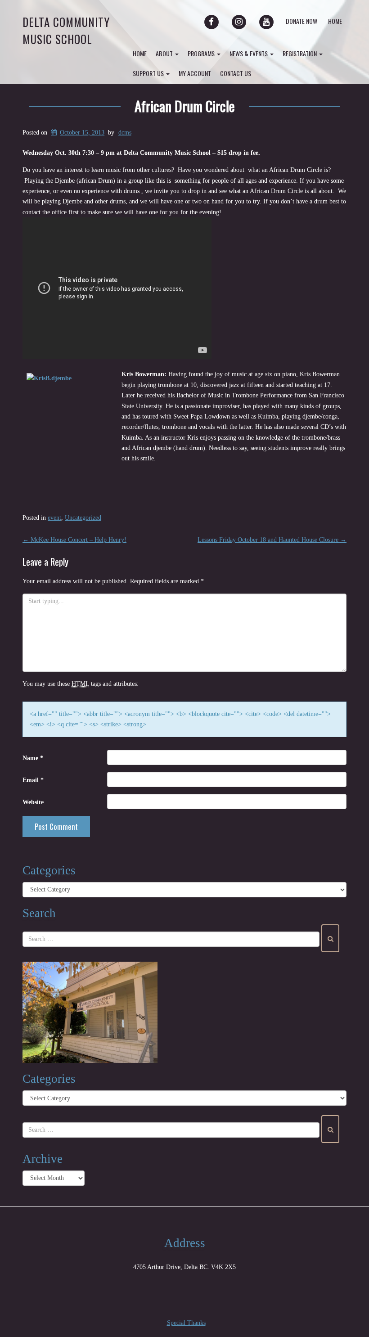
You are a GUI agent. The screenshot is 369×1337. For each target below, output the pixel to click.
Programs (202, 53)
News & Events (249, 53)
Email (33, 780)
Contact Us (235, 73)
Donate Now (301, 21)
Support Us (149, 73)
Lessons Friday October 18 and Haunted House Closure (272, 539)
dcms (124, 132)
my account (195, 73)
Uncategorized (83, 517)
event (54, 517)
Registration (300, 53)
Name (32, 758)
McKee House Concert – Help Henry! (74, 539)
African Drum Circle (185, 105)
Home (335, 21)
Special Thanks (186, 1322)
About (165, 53)
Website (33, 802)
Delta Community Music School (66, 30)
